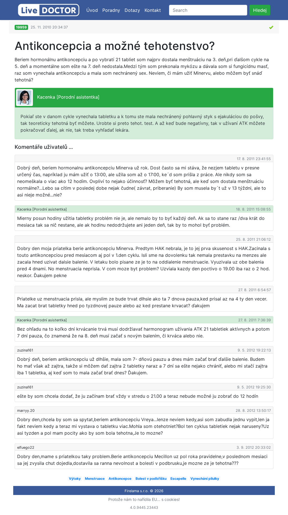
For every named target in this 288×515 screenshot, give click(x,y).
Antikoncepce (120, 478)
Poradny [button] (111, 10)
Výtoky (75, 478)
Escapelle (178, 478)
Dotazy (132, 10)
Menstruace (95, 478)
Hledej (260, 10)
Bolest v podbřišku (151, 478)
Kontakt (153, 10)
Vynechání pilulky (204, 478)
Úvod (92, 10)
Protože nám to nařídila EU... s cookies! (144, 499)
